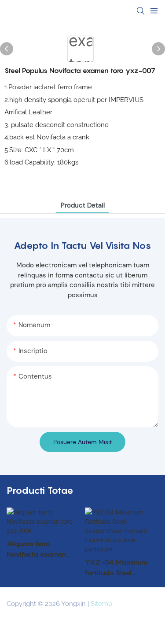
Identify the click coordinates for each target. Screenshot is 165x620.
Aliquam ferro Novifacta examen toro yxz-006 (36, 549)
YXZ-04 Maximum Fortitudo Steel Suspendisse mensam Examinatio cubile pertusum (119, 568)
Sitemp (101, 604)
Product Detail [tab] (83, 205)
